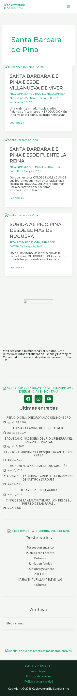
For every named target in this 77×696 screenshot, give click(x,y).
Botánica (40, 558)
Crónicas (40, 584)
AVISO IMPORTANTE (38, 666)
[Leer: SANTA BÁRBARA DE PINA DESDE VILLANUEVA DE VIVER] (24, 66)
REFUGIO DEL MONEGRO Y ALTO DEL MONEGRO (38, 417)
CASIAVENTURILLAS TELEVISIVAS (40, 579)
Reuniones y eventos (40, 568)
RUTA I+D (40, 574)
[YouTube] (49, 399)
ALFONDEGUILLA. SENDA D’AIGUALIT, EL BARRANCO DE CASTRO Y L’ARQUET (39, 478)
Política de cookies (38, 676)
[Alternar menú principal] (68, 6)
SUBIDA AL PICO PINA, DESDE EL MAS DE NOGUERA (36, 230)
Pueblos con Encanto (40, 552)
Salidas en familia (40, 563)
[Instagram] (38, 399)
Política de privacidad (38, 681)
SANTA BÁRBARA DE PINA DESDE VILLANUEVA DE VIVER (36, 82)
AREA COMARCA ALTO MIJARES (27, 93)
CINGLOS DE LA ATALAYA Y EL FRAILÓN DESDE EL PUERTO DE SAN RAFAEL (38, 502)
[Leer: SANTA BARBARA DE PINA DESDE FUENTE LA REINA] (21, 139)
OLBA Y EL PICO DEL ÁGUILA (38, 489)
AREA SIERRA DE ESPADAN (25, 242)
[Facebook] (28, 399)
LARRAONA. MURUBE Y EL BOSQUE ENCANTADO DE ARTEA (38, 453)
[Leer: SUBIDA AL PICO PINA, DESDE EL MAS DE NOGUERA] (21, 215)
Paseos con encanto (40, 547)
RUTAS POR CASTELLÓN (42, 98)
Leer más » (17, 122)
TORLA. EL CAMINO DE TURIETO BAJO (38, 428)
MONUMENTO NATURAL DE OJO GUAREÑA (38, 465)
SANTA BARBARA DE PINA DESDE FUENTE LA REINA (38, 155)
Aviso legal (38, 671)
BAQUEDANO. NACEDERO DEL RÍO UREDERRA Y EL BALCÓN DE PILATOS (38, 440)
